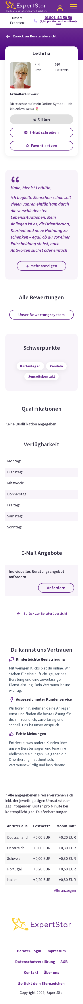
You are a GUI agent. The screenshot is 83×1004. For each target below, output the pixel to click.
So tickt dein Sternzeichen (41, 983)
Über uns (51, 972)
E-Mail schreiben (44, 132)
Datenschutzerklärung (35, 961)
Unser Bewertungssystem (41, 314)
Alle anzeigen (65, 890)
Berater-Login (29, 951)
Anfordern (56, 587)
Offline (44, 119)
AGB (64, 961)
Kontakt (31, 972)
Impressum (56, 951)
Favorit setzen (44, 145)
